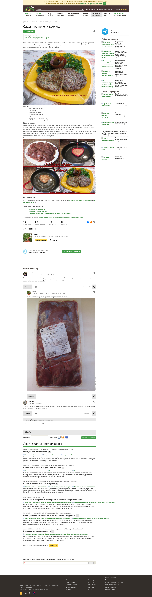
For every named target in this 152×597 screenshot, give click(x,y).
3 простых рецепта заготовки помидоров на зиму (120, 45)
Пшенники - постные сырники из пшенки (42, 467)
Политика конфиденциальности (114, 582)
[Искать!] (82, 9)
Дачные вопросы (71, 587)
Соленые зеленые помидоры (119, 114)
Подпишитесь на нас (76, 200)
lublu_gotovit (27, 497)
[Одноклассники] (91, 222)
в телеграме (87, 200)
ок (105, 3)
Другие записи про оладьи (41, 444)
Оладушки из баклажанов (37, 209)
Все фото (91, 582)
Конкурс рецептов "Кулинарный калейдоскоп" (68, 529)
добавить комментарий (88, 437)
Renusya (31, 252)
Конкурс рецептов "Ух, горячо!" (63, 465)
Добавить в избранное (73, 252)
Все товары (91, 580)
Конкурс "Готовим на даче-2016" (62, 449)
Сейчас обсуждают (71, 585)
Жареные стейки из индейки (121, 123)
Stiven (34, 292)
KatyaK (25, 449)
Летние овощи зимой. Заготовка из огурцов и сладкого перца (121, 54)
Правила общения (110, 577)
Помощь (68, 589)
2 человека (41, 252)
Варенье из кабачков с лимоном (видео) (121, 72)
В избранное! (30, 31)
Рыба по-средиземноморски (121, 139)
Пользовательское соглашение (114, 580)
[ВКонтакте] (88, 222)
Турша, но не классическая (120, 104)
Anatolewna (32, 273)
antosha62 (26, 529)
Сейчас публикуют (71, 582)
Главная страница (71, 580)
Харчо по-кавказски (119, 157)
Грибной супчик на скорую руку (120, 94)
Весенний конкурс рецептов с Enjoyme (64, 481)
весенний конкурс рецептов (51, 217)
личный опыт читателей (64, 217)
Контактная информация (112, 585)
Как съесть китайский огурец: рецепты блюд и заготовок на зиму (121, 83)
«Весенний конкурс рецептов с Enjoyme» (37, 38)
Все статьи (91, 587)
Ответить (28, 287)
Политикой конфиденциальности (91, 4)
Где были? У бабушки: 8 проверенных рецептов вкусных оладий (50, 213)
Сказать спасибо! (41, 240)
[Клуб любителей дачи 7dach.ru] (29, 8)
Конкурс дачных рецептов (64, 513)
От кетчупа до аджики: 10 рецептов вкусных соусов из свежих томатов (121, 64)
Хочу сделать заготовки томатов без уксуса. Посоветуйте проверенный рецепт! (114, 133)
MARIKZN (26, 465)
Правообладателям (110, 587)
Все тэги (90, 589)
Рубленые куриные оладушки (38, 211)
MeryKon (26, 481)
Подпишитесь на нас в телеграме (118, 31)
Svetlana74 (31, 401)
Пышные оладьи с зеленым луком (39, 483)
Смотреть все (53, 545)
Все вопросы (92, 585)
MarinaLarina (27, 513)
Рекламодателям (110, 589)
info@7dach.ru (28, 587)
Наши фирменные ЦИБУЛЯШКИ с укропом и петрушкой (49, 515)
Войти (125, 9)
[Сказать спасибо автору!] (94, 287)
